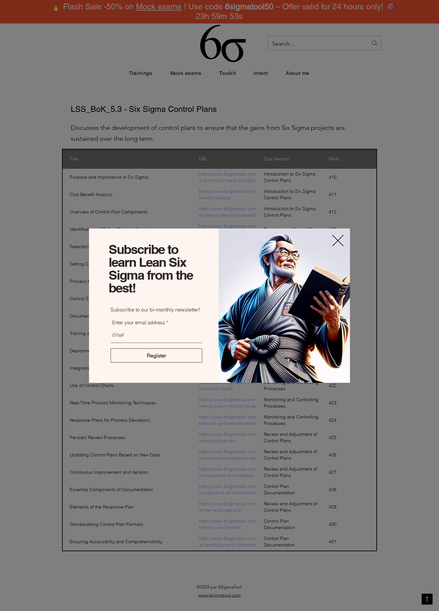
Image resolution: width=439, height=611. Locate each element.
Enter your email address (138, 322)
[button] (338, 240)
